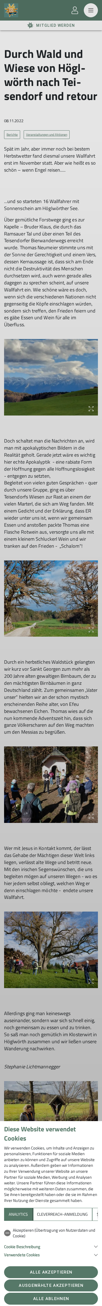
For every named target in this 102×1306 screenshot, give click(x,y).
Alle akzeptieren (51, 1272)
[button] (51, 1246)
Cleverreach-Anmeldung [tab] (62, 1214)
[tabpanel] (51, 1241)
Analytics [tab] (18, 1214)
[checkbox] (51, 1233)
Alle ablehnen (51, 1298)
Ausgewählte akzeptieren (51, 1285)
